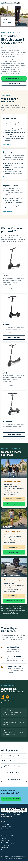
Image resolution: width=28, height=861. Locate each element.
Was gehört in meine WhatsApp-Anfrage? (10, 767)
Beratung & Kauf (6, 826)
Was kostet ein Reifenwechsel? (10, 773)
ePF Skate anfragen (14, 289)
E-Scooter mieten (6, 824)
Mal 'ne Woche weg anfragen (14, 601)
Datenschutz (4, 850)
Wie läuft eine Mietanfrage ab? (10, 761)
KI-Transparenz (5, 845)
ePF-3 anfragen (14, 386)
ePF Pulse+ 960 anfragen (14, 434)
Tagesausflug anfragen (14, 504)
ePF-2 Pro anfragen (14, 337)
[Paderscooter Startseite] (10, 3)
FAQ (2, 831)
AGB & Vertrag (5, 840)
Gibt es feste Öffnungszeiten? (10, 756)
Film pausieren (21, 25)
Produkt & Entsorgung (7, 843)
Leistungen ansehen (14, 83)
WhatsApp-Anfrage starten (14, 78)
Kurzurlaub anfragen (14, 552)
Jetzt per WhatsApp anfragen (11, 798)
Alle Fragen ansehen (14, 779)
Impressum (4, 847)
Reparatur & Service (6, 829)
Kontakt (3, 838)
